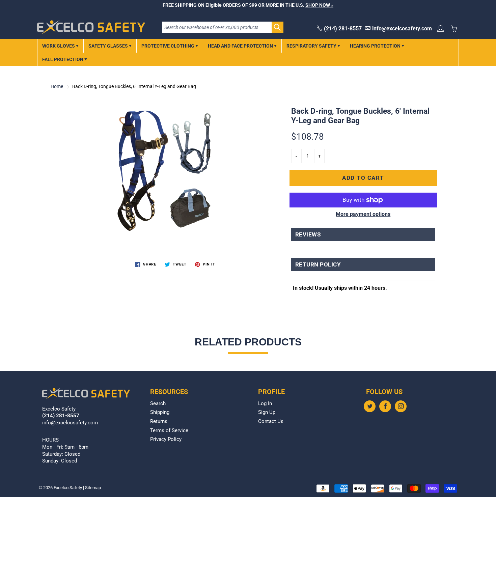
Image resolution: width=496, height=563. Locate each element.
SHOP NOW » (319, 5)
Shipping (159, 412)
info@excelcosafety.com (402, 28)
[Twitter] (370, 406)
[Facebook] (385, 406)
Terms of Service (169, 430)
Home (57, 86)
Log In (265, 403)
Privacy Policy (166, 439)
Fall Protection (63, 59)
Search (158, 403)
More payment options (363, 214)
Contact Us (270, 421)
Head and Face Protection (241, 46)
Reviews (308, 234)
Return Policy (318, 264)
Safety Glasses (108, 46)
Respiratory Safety (311, 46)
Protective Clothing (168, 46)
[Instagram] (401, 406)
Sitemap (93, 487)
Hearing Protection (376, 46)
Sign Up (266, 412)
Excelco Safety (68, 487)
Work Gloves (59, 46)
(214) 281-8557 (343, 28)
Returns (158, 421)
